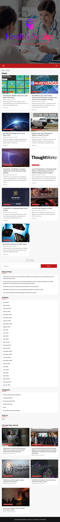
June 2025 (6, 333)
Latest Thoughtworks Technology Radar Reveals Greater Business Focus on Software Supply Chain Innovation (44, 171)
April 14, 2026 (11, 511)
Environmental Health (8, 91)
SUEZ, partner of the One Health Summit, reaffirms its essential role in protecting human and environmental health (28, 277)
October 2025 (7, 320)
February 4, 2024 (11, 212)
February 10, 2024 (40, 137)
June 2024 (6, 369)
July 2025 (5, 330)
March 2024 (6, 379)
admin (5, 99)
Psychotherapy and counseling (11, 410)
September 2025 (7, 323)
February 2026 (7, 308)
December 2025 (7, 314)
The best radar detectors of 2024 (42, 208)
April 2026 (6, 302)
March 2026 (6, 305)
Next (32, 260)
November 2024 (7, 354)
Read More (5, 107)
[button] (3, 66)
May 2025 (5, 336)
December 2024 (7, 351)
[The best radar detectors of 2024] (44, 197)
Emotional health (35, 204)
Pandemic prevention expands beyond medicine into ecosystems (20, 286)
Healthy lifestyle (35, 165)
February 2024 (7, 382)
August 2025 (6, 326)
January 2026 (6, 311)
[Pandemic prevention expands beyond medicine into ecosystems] (15, 469)
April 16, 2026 (11, 483)
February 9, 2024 (11, 174)
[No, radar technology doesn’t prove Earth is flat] (15, 122)
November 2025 (7, 317)
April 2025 (6, 339)
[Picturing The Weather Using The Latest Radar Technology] (15, 84)
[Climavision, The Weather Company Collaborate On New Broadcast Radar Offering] (15, 158)
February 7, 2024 (40, 174)
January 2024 (6, 385)
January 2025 (6, 348)
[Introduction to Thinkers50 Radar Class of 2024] (15, 197)
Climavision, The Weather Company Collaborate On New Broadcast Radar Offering (14, 171)
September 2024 (7, 360)
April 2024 (6, 375)
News (4, 407)
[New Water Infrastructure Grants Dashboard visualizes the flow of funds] (44, 469)
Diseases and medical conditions (12, 394)
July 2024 (5, 366)
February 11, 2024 (11, 137)
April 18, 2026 (11, 453)
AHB (3, 419)
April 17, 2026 (39, 455)
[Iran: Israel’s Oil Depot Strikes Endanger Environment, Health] (15, 497)
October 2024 (7, 357)
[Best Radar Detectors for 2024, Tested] (15, 233)
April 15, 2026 (39, 483)
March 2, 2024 (11, 99)
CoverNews (35, 519)
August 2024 (6, 363)
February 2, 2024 (11, 246)
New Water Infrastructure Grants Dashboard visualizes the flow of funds (23, 289)
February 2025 (7, 345)
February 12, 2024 (40, 101)
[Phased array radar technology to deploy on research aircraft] (44, 122)
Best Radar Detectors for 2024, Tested (15, 244)
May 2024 (5, 372)
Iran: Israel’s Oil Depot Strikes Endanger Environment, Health (19, 292)
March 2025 (6, 342)
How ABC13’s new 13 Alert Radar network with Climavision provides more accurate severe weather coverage (44, 97)
